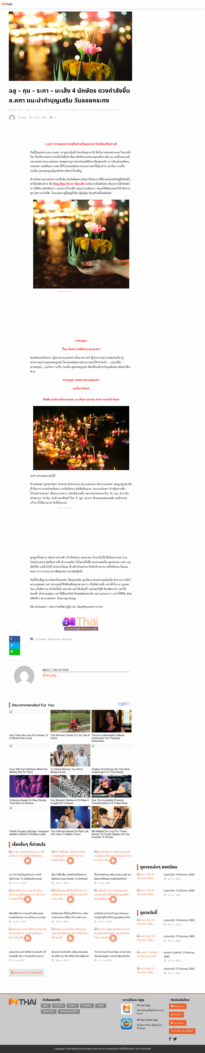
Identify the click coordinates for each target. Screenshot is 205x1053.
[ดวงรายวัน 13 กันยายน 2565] (148, 896)
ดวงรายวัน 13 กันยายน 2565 (179, 891)
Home (12, 110)
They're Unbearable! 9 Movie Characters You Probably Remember (108, 738)
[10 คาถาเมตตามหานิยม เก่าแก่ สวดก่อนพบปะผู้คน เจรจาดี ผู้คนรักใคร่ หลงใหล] (113, 938)
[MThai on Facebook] (170, 1039)
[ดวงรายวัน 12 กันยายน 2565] (148, 974)
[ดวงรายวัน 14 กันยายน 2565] (148, 880)
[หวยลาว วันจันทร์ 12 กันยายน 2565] (148, 958)
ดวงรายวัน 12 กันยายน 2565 (179, 969)
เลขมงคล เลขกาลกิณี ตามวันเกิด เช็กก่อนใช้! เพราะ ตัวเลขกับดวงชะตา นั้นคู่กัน (27, 956)
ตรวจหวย (59, 1005)
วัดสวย (101, 1005)
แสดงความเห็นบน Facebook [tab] (27, 972)
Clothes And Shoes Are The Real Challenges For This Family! (111, 770)
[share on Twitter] (14, 645)
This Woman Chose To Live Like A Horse (70, 736)
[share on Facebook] (14, 639)
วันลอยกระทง (53, 639)
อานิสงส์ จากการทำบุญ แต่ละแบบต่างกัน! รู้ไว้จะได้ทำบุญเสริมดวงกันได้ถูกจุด (112, 917)
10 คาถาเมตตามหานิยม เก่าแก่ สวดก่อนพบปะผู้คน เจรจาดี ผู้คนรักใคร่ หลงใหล (112, 956)
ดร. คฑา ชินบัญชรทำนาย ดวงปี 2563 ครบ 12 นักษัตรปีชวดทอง (25, 877)
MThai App (143, 1005)
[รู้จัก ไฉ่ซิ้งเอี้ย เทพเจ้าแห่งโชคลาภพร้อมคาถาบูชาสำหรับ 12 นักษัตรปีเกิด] (71, 860)
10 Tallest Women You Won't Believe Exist (66, 770)
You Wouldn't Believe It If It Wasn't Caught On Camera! (69, 801)
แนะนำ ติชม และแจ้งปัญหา (182, 1031)
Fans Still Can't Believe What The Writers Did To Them (28, 770)
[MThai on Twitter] (175, 1039)
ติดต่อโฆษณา (178, 1006)
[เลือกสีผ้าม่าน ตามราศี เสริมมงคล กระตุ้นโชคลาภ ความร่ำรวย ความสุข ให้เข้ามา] (28, 899)
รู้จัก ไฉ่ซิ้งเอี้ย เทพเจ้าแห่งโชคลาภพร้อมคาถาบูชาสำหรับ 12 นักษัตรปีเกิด (70, 879)
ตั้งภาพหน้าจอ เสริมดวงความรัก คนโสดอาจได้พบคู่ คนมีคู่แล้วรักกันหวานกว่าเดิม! (112, 879)
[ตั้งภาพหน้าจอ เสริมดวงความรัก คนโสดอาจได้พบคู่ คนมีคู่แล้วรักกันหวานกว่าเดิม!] (113, 860)
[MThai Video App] (126, 1024)
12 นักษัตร (41, 639)
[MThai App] (126, 1009)
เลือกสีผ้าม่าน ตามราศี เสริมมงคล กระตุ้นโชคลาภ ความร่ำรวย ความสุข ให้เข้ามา (27, 917)
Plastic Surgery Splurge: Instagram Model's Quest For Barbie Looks (29, 832)
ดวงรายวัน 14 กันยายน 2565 (179, 875)
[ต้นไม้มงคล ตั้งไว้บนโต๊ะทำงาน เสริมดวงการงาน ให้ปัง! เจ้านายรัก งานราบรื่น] (71, 899)
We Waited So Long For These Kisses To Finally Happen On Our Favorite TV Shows (111, 834)
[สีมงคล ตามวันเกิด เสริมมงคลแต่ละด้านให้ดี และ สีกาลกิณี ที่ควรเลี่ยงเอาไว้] (71, 938)
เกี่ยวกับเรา (177, 1014)
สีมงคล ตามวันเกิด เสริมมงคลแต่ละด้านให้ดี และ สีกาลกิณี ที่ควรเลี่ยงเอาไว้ (70, 956)
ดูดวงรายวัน (48, 1011)
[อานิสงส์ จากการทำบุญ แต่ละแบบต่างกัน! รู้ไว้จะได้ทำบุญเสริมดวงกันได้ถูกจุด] (113, 899)
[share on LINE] (14, 652)
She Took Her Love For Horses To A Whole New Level (28, 736)
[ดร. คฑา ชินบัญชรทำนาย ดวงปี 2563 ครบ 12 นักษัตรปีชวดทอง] (28, 860)
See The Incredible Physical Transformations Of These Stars (109, 801)
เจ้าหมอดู (21, 118)
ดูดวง (21, 110)
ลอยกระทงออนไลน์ (68, 1011)
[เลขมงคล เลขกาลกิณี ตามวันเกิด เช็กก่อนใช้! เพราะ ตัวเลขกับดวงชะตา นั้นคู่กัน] (28, 938)
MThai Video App (147, 1020)
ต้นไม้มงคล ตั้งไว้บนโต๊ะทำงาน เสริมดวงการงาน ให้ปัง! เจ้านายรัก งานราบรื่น (70, 917)
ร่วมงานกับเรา (178, 1023)
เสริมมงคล (66, 639)
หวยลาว (72, 1005)
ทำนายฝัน (87, 1005)
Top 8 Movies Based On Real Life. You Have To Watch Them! (69, 832)
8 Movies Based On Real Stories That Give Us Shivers (27, 801)
